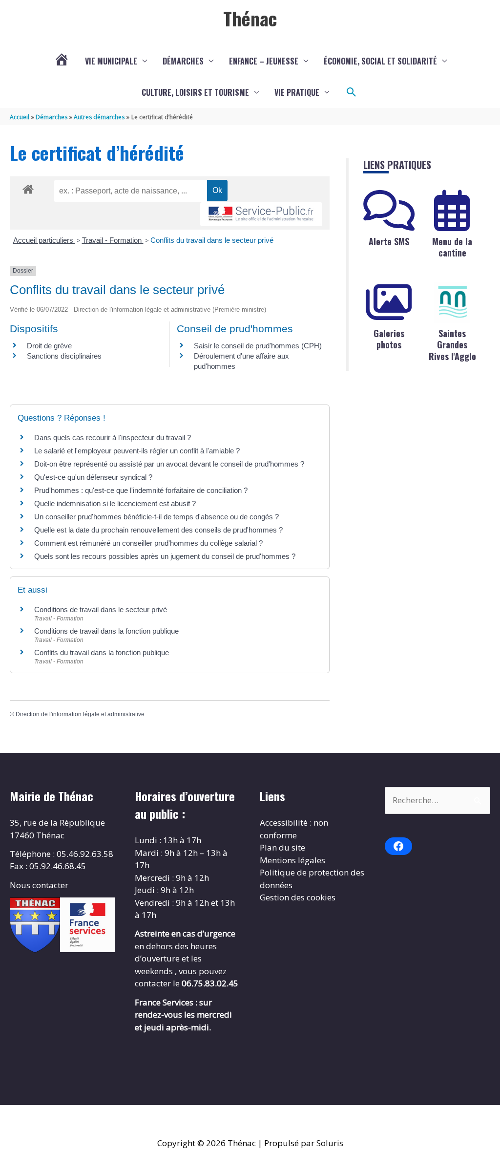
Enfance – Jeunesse (263, 61)
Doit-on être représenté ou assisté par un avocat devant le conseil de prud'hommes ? (169, 464)
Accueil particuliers (44, 240)
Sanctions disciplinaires (64, 356)
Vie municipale (111, 61)
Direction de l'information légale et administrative (80, 714)
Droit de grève (49, 345)
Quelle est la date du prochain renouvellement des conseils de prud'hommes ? (158, 530)
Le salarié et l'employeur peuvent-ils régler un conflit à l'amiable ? (137, 451)
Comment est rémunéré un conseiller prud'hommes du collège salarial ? (148, 543)
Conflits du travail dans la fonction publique (101, 652)
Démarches (183, 61)
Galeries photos (389, 339)
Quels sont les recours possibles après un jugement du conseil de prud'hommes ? (164, 556)
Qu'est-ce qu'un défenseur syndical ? (93, 477)
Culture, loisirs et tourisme (195, 92)
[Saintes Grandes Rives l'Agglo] (452, 302)
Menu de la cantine (452, 247)
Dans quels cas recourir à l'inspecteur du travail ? (112, 437)
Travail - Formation (113, 240)
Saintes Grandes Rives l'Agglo (452, 345)
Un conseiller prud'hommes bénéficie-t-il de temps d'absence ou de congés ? (156, 516)
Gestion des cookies (297, 897)
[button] (351, 92)
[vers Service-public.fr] (261, 214)
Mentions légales (292, 860)
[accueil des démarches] (28, 187)
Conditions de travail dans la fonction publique (106, 631)
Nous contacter (39, 885)
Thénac (250, 18)
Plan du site (282, 847)
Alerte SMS (389, 241)
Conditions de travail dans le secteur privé (100, 609)
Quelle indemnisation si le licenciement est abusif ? (115, 503)
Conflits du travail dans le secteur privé (211, 240)
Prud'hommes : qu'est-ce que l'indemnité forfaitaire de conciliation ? (141, 490)
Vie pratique (296, 92)
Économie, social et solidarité (380, 61)
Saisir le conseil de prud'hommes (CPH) (258, 345)
